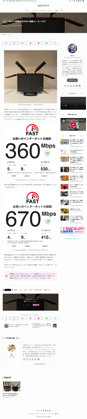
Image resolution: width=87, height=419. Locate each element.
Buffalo (15, 290)
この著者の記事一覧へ (39, 364)
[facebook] (70, 1)
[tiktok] (76, 1)
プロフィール (72, 80)
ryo (11, 355)
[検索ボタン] (62, 11)
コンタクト (44, 413)
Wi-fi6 (30, 290)
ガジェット (7, 25)
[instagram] (74, 1)
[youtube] (79, 1)
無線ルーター (47, 290)
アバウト (31, 413)
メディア (38, 413)
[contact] (83, 1)
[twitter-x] (72, 1)
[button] (6, 43)
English (56, 413)
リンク (50, 413)
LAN (21, 290)
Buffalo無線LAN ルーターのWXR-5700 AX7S (17, 116)
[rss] (81, 1)
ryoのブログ (43, 6)
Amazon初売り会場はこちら (72, 238)
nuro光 (25, 290)
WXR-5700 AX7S (38, 290)
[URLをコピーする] (54, 43)
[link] (24, 359)
